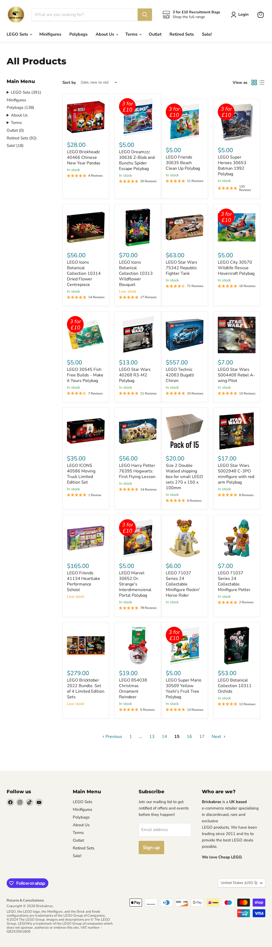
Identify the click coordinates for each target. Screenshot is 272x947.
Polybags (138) (20, 107)
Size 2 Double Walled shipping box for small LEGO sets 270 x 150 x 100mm (184, 477)
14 (164, 737)
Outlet (155, 34)
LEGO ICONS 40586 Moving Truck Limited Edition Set (81, 474)
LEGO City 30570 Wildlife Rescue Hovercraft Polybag (236, 267)
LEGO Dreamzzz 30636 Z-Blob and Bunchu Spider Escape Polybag (137, 160)
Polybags (78, 34)
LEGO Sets (18, 34)
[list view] (261, 82)
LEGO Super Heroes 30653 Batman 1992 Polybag (232, 165)
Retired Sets (181, 34)
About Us (105, 34)
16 (189, 737)
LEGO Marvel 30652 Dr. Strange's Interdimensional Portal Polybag (135, 584)
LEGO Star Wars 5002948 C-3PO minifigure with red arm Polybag (236, 474)
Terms (132, 34)
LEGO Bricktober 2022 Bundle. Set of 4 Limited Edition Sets (85, 688)
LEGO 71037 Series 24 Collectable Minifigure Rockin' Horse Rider (183, 584)
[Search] (145, 15)
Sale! (207, 34)
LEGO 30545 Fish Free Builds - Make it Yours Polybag (85, 375)
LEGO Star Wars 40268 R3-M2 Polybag (135, 375)
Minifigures (50, 34)
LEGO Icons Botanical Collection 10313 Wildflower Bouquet (136, 273)
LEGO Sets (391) (26, 92)
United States (239, 882)
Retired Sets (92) (22, 138)
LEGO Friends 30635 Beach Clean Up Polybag (183, 162)
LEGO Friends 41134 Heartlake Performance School (83, 581)
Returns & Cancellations (25, 900)
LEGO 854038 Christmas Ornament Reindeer (133, 688)
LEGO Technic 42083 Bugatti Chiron (180, 375)
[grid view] (254, 82)
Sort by (69, 82)
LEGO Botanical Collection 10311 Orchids (235, 685)
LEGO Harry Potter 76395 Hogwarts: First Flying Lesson (137, 471)
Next (217, 737)
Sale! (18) (15, 145)
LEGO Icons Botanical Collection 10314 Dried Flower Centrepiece (84, 273)
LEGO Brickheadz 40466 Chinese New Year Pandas (83, 157)
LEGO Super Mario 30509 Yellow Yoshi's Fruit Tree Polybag (183, 688)
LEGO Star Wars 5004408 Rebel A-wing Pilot (236, 375)
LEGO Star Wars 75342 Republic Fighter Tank (181, 267)
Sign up (151, 847)
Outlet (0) (15, 130)
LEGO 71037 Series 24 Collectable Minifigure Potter (234, 581)
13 (152, 737)
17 (202, 737)
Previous (113, 737)
